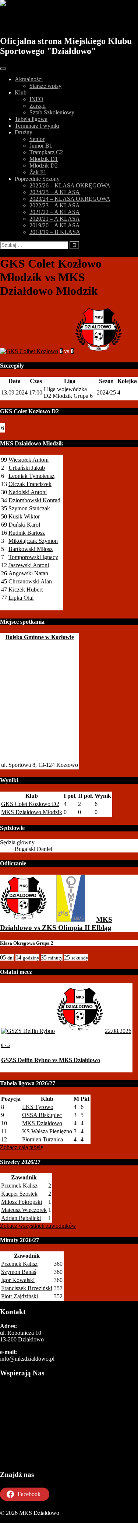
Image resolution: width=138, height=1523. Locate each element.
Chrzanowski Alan (30, 581)
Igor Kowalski (18, 1280)
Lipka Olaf (21, 598)
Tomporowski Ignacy (33, 557)
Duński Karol (24, 524)
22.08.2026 (118, 1031)
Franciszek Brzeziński (26, 1288)
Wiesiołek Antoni (28, 459)
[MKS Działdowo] (23, 919)
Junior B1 (40, 145)
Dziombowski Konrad (34, 500)
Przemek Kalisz (19, 1185)
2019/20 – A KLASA (54, 225)
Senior (37, 139)
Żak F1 (37, 172)
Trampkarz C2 (46, 152)
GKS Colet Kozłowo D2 (30, 804)
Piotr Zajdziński (19, 1296)
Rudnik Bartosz (26, 533)
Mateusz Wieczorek (24, 1210)
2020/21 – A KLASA (54, 219)
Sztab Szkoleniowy (51, 112)
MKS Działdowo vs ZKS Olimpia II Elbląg (56, 923)
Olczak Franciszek (30, 484)
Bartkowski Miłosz (30, 549)
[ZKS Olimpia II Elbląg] (70, 919)
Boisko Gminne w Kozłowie (40, 637)
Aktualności (29, 79)
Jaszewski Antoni (28, 565)
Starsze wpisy (45, 86)
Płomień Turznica (42, 1139)
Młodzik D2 (43, 165)
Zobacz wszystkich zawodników (38, 1226)
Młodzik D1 (43, 159)
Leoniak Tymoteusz (31, 476)
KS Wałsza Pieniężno (47, 1131)
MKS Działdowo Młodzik (31, 812)
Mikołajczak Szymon (33, 541)
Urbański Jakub (26, 468)
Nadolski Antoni (27, 492)
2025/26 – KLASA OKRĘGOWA (69, 185)
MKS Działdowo (41, 21)
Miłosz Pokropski (21, 1202)
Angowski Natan (28, 573)
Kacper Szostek (19, 1194)
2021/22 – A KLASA (54, 212)
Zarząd (37, 106)
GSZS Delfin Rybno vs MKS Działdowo (50, 1060)
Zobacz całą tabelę (21, 1147)
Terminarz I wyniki (37, 126)
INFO (36, 99)
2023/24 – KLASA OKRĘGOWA (69, 199)
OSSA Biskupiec (42, 1115)
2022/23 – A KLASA (54, 205)
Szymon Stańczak (29, 508)
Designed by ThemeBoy (28, 1519)
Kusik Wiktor (24, 516)
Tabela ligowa (31, 119)
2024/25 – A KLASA (54, 192)
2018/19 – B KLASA (54, 232)
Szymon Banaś (18, 1272)
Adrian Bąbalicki (21, 1218)
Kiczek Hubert (25, 589)
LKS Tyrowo (37, 1107)
